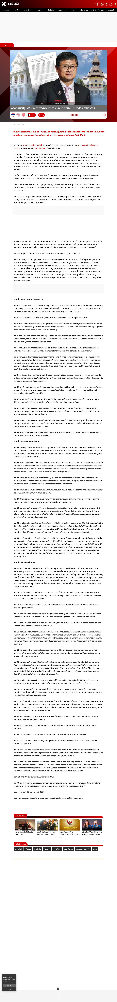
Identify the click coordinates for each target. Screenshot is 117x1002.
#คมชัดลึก (37, 849)
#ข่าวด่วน (27, 849)
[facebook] (97, 3)
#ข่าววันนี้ (18, 849)
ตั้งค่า (9, 989)
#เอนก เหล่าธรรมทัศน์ (83, 849)
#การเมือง (47, 849)
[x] (102, 3)
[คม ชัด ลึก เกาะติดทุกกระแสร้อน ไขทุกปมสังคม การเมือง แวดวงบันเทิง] (58, 4)
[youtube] (106, 3)
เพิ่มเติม (5, 982)
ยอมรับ (9, 985)
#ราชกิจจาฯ (57, 849)
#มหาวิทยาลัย (68, 849)
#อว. (95, 849)
